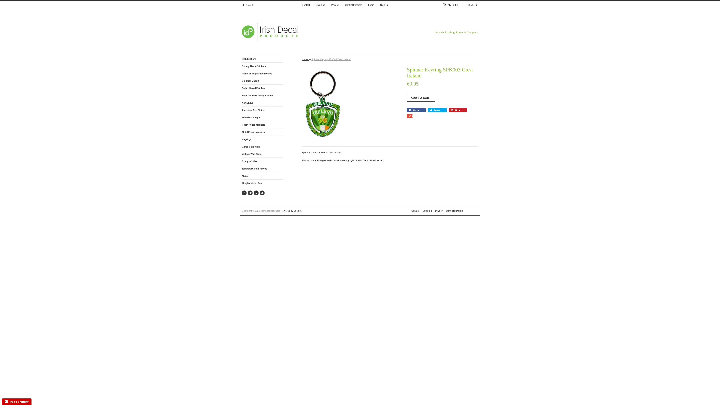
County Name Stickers (254, 66)
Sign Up (384, 4)
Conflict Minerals (353, 4)
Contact (306, 4)
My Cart (453, 4)
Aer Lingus (248, 102)
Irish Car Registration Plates (257, 73)
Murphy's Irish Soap (252, 183)
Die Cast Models (250, 80)
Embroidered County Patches (257, 95)
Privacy (335, 4)
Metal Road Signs (251, 117)
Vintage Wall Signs (252, 154)
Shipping (320, 4)
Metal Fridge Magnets (253, 132)
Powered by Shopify (291, 210)
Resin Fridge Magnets (253, 124)
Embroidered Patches (253, 88)
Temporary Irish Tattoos (254, 168)
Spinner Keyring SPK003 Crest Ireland (331, 59)
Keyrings (247, 139)
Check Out (472, 4)
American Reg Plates (253, 110)
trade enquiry (18, 401)
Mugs (245, 176)
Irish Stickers (249, 59)
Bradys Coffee (249, 161)
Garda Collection (251, 146)
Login (371, 4)
